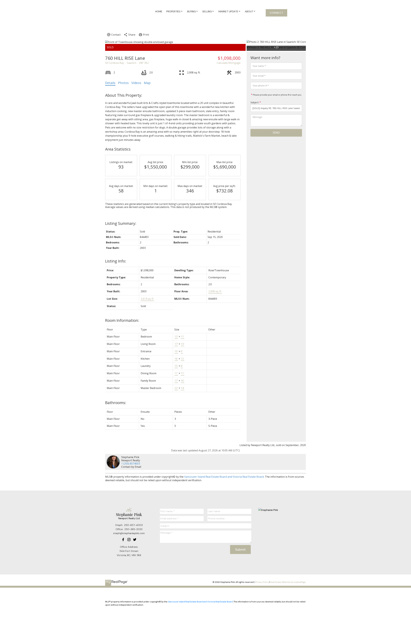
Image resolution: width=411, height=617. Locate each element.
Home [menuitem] (158, 11)
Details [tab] (110, 83)
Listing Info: (115, 261)
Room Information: (122, 320)
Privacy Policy (262, 582)
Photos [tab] (123, 83)
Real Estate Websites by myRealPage (288, 582)
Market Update (228, 11)
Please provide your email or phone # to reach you (276, 94)
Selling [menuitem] (207, 11)
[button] (276, 13)
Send (276, 132)
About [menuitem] (249, 11)
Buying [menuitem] (191, 11)
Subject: (254, 102)
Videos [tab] (136, 83)
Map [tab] (147, 83)
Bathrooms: (115, 402)
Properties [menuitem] (173, 11)
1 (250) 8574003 (130, 463)
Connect (276, 12)
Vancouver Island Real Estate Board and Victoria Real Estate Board (224, 476)
